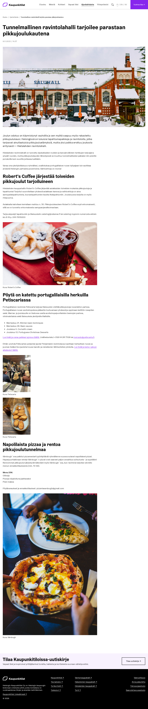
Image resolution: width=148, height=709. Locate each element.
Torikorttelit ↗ (57, 686)
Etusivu (42, 4)
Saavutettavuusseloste (135, 690)
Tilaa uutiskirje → (133, 661)
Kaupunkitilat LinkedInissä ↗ (15, 694)
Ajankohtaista (87, 4)
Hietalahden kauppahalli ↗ (86, 686)
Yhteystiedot (102, 4)
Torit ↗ (78, 690)
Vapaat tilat (73, 4)
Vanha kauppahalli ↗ (83, 677)
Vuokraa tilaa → (139, 4)
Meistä (52, 4)
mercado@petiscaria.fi (83, 337)
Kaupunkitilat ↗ (57, 677)
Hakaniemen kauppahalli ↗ (86, 682)
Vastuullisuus (139, 677)
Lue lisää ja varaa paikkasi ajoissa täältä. (21, 337)
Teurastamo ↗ (57, 682)
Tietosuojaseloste (137, 686)
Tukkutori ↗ (56, 690)
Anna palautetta (138, 682)
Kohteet (61, 4)
